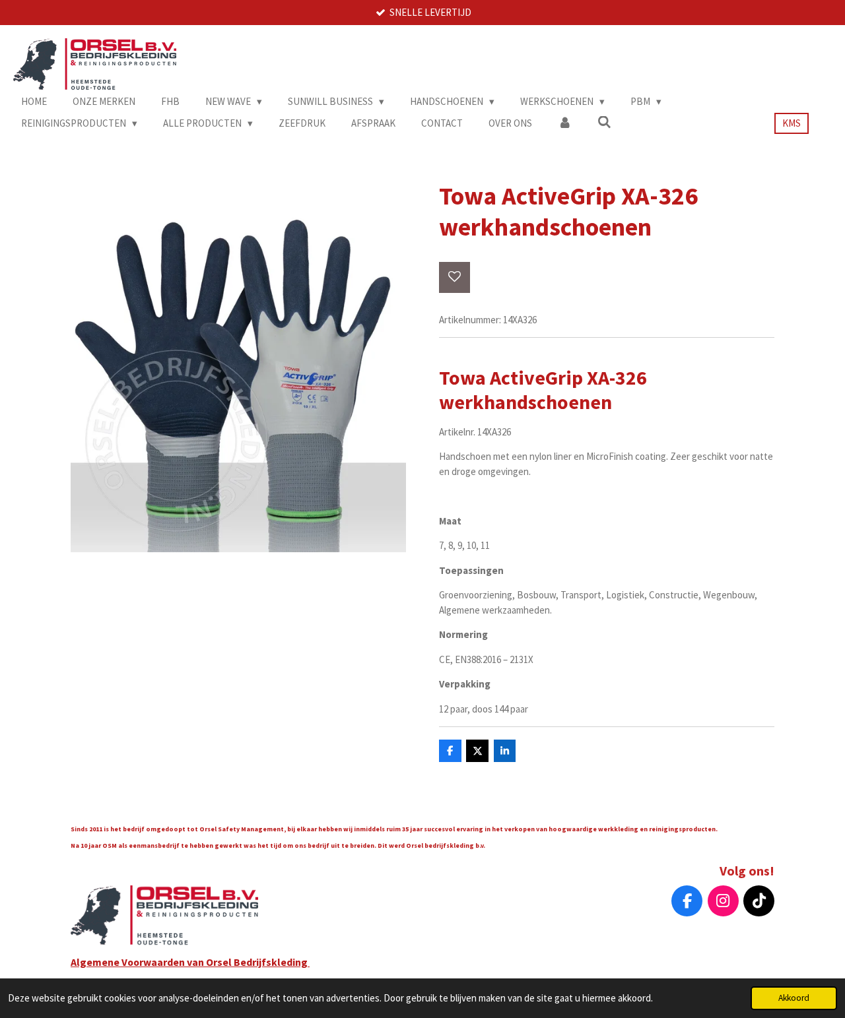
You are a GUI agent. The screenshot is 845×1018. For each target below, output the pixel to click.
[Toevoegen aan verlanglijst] (454, 277)
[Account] (565, 124)
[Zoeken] (604, 122)
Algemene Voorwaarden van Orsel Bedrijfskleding (190, 962)
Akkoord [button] (793, 997)
